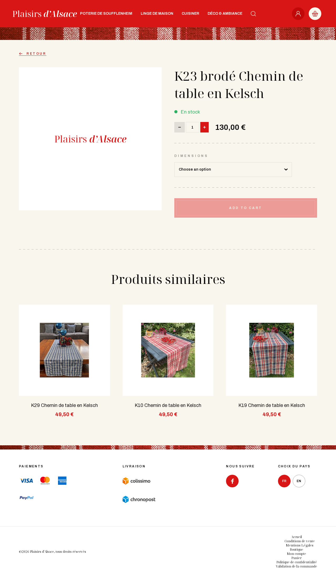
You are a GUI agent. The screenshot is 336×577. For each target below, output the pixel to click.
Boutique (296, 549)
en (299, 481)
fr (284, 481)
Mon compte (296, 554)
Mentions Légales (299, 545)
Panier (296, 558)
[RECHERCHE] (253, 13)
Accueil (296, 537)
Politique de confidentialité (296, 562)
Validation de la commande (296, 566)
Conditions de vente (300, 541)
